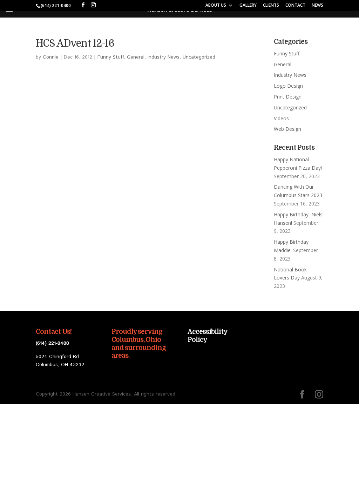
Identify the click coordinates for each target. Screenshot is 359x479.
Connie (51, 57)
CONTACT (295, 5)
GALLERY (248, 5)
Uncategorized (199, 57)
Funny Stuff (110, 57)
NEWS (317, 5)
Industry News (164, 57)
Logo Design (288, 85)
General (135, 57)
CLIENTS (271, 5)
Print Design (288, 96)
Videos (281, 118)
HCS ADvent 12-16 (75, 43)
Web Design (287, 129)
